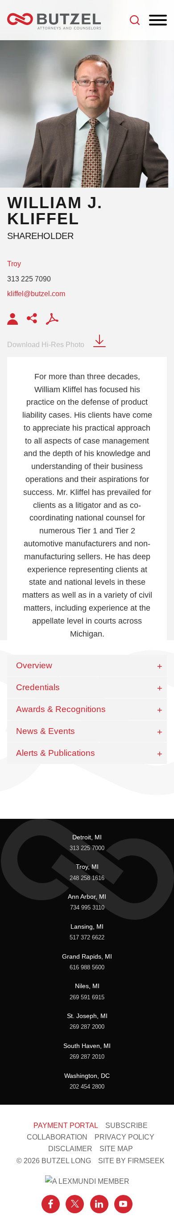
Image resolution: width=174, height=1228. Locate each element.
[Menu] (158, 20)
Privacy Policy (124, 1137)
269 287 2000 (87, 1026)
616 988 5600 (87, 967)
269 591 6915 (87, 997)
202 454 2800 (87, 1086)
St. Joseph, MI (87, 1015)
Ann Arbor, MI (87, 896)
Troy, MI (87, 866)
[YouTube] (123, 1204)
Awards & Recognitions (61, 709)
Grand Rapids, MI (87, 956)
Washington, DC (87, 1075)
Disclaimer (70, 1148)
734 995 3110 (87, 907)
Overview (34, 665)
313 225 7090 (29, 279)
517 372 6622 (87, 937)
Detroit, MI (87, 837)
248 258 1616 (87, 878)
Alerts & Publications (55, 753)
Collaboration (57, 1137)
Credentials (38, 687)
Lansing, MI (87, 926)
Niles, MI (87, 985)
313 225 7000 (87, 848)
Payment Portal (65, 1125)
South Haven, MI (87, 1045)
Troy (14, 264)
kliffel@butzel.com (36, 293)
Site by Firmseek (131, 1161)
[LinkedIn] (99, 1204)
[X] (75, 1204)
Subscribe (126, 1125)
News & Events (45, 731)
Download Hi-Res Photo (45, 344)
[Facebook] (50, 1204)
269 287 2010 (87, 1056)
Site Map (116, 1148)
